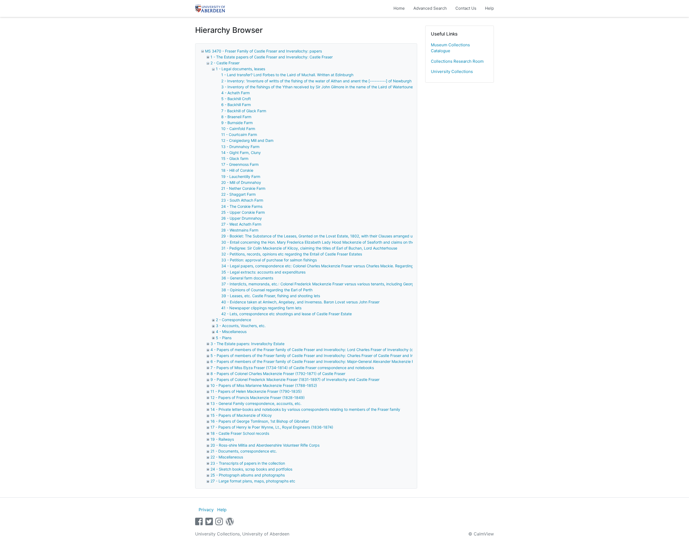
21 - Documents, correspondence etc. (243, 451)
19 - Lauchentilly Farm (240, 176)
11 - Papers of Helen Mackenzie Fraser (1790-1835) (256, 391)
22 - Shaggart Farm (238, 194)
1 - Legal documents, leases (240, 68)
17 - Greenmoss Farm (240, 164)
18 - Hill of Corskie (237, 170)
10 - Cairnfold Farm (238, 128)
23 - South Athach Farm (242, 200)
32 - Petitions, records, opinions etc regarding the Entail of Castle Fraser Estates (291, 254)
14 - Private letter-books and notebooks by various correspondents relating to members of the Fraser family (305, 409)
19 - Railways (222, 439)
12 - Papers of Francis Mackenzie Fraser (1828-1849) (257, 397)
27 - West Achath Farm (241, 224)
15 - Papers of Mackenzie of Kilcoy (241, 415)
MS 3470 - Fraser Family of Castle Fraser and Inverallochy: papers (263, 51)
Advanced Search (430, 8)
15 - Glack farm (234, 158)
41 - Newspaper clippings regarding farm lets (261, 308)
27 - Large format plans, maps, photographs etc (252, 481)
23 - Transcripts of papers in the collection (247, 463)
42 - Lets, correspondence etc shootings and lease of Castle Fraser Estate (286, 313)
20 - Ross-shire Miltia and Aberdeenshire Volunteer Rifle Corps (264, 445)
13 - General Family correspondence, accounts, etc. (255, 403)
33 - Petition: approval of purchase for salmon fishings (269, 260)
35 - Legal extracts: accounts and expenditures (263, 272)
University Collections (452, 71)
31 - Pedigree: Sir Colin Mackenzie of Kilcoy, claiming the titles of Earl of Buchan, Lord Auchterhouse (309, 248)
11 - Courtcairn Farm (239, 134)
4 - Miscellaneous (231, 331)
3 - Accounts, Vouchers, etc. (241, 325)
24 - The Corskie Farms (241, 206)
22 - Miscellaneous (226, 457)
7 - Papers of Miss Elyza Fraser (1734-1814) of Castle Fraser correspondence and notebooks (292, 367)
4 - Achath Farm (235, 92)
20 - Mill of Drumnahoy (241, 182)
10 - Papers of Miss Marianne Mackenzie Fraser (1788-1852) (263, 385)
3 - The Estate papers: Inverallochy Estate (247, 343)
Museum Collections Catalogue (450, 48)
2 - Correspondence (233, 319)
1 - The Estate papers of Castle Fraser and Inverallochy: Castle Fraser (271, 57)
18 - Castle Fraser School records (239, 433)
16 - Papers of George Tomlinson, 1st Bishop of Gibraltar (259, 421)
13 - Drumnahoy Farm (240, 146)
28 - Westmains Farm (239, 230)
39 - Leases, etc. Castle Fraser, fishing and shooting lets (270, 295)
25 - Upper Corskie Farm (243, 212)
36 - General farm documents (247, 278)
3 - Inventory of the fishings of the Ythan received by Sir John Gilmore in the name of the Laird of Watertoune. (317, 87)
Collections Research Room (457, 61)
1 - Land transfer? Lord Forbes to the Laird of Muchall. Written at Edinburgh (287, 74)
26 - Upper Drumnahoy (241, 218)
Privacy (206, 509)
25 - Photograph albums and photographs (247, 475)
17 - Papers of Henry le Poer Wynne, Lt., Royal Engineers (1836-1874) (271, 427)
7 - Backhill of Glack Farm (243, 110)
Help (489, 8)
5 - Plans (223, 337)
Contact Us (465, 8)
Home (399, 8)
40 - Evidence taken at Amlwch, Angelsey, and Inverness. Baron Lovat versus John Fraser (300, 302)
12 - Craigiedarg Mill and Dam (247, 140)
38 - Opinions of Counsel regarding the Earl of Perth (266, 290)
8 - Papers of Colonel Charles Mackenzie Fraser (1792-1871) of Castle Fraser (277, 373)
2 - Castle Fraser (225, 63)
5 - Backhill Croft (236, 98)
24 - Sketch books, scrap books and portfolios (251, 469)
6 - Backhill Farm (236, 104)
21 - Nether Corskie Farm (243, 188)
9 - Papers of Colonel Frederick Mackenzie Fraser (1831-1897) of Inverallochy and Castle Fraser (294, 379)
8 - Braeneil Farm (236, 116)
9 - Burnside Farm (237, 122)
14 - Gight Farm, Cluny (241, 152)
